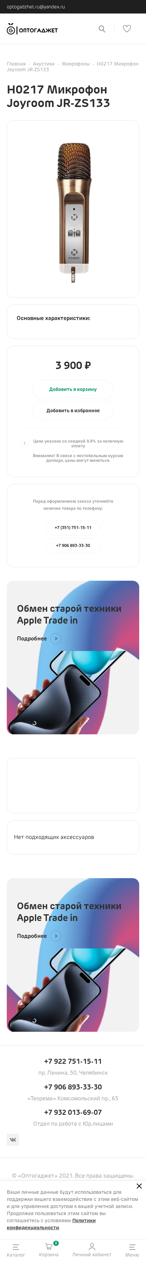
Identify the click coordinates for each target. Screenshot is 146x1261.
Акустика (44, 64)
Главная (16, 64)
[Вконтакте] (13, 1140)
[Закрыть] (139, 1186)
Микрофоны (76, 64)
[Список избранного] (127, 28)
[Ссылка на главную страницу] (48, 28)
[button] (73, 410)
